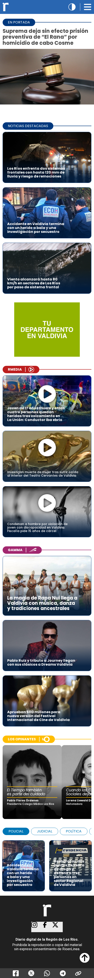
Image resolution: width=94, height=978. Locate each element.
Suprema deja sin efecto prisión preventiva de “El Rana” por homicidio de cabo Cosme (45, 36)
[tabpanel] (47, 863)
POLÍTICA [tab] (74, 831)
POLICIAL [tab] (16, 831)
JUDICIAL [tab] (44, 831)
